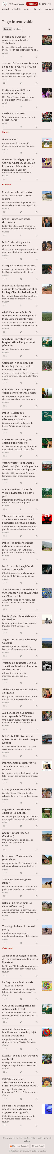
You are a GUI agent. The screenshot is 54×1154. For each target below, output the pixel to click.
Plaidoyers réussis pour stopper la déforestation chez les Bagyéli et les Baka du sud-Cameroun (19, 289)
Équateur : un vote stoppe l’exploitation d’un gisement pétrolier (18, 342)
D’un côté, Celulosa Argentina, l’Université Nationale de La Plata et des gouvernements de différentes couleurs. (19, 648)
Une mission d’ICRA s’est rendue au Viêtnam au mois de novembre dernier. (19, 721)
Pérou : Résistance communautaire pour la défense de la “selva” (16, 416)
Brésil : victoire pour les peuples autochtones (16, 244)
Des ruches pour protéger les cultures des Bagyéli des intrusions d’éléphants (20, 818)
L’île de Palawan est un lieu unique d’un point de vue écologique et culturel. (18, 574)
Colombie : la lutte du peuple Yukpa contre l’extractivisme (19, 391)
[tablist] (12, 29)
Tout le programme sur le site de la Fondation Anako (18, 118)
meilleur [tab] (17, 29)
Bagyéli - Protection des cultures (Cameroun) (16, 811)
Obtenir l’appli (38, 1146)
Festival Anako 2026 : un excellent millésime (16, 92)
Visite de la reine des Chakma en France (19, 691)
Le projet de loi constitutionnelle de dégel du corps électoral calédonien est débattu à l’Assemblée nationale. (19, 1064)
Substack (11, 1151)
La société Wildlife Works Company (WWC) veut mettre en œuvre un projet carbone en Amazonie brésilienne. (19, 748)
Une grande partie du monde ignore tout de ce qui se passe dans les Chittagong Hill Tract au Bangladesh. (19, 698)
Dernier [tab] (7, 29)
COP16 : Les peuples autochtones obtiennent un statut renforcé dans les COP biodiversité (19, 1082)
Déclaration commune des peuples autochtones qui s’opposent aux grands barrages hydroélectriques (18, 1109)
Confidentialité (29, 1138)
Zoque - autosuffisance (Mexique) (15, 834)
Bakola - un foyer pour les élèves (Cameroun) (17, 904)
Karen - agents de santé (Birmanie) (16, 220)
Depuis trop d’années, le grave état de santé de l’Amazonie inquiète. (20, 501)
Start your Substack (20, 1146)
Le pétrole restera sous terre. (16, 349)
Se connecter (45, 4)
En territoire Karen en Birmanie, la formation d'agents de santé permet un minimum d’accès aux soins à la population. (19, 227)
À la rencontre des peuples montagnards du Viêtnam (18, 714)
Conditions (41, 1138)
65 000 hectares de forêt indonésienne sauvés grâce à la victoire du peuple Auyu (19, 315)
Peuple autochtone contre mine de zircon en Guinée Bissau (17, 195)
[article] (27, 46)
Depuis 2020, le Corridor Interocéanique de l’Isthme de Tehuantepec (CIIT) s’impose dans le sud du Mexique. (19, 171)
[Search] (49, 29)
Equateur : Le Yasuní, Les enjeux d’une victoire (16, 441)
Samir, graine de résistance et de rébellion (20, 618)
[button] (6, 9)
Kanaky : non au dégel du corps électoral (20, 1057)
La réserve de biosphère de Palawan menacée (18, 568)
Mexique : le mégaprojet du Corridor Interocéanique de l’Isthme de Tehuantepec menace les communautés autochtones (18, 163)
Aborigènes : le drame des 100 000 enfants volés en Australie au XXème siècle (20, 593)
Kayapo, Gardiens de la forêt (19, 265)
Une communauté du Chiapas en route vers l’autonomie (17, 841)
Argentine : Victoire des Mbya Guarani (20, 641)
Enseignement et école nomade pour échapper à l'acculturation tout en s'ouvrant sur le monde (19, 864)
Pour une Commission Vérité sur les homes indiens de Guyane (19, 766)
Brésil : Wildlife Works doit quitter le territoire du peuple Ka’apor (20, 739)
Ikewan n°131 (9, 139)
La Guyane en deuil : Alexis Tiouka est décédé (17, 984)
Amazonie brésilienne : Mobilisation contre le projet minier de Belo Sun (19, 1032)
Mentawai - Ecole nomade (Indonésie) (17, 858)
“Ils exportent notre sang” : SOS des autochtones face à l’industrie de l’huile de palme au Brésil (19, 519)
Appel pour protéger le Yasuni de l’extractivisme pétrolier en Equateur (20, 959)
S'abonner (32, 4)
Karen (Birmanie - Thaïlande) (19, 789)
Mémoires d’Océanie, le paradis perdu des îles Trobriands (16, 40)
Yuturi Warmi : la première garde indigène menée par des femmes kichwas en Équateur (20, 466)
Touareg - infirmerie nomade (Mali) (19, 928)
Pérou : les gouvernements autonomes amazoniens (17, 544)
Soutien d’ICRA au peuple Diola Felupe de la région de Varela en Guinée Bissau (20, 67)
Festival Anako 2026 (13, 113)
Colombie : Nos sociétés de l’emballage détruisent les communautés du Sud (17, 366)
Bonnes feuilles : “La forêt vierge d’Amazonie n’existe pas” (18, 493)
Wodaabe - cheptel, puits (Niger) (16, 881)
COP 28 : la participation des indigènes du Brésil (19, 1007)
